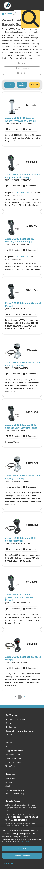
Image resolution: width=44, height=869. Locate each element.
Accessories (23, 68)
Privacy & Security (13, 758)
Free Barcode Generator (16, 790)
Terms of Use (11, 766)
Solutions (9, 786)
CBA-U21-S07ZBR (21, 193)
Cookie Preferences (14, 762)
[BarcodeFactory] (7, 5)
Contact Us (10, 723)
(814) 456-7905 (31, 817)
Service (24, 73)
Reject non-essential (22, 855)
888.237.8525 (20, 820)
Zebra (9, 14)
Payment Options (13, 755)
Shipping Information (14, 751)
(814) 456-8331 (14, 817)
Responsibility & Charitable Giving (20, 731)
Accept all (22, 848)
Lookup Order (11, 778)
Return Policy (11, 747)
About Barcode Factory (15, 719)
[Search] (30, 19)
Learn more (25, 841)
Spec (24, 63)
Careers (9, 735)
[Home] (3, 14)
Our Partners (11, 727)
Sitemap (9, 782)
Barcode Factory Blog (15, 794)
